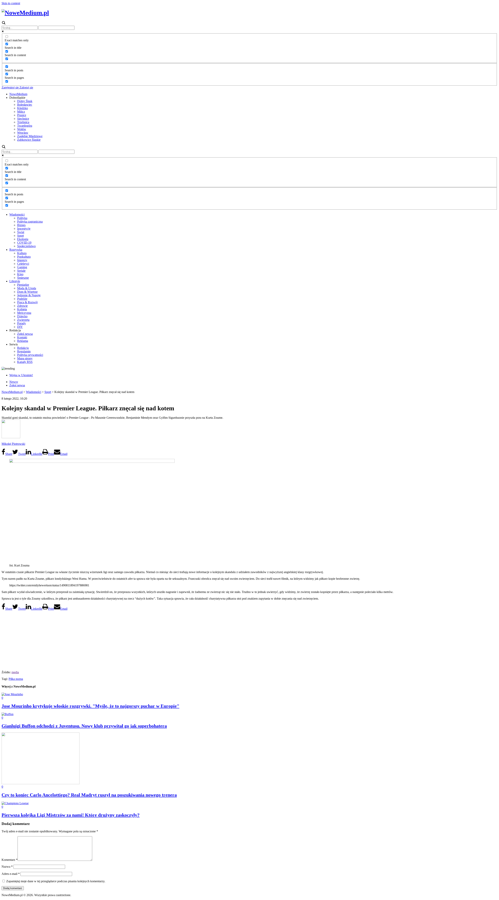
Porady (21, 323)
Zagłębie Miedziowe (29, 136)
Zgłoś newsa (25, 333)
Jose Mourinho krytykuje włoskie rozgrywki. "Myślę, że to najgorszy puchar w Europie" (90, 706)
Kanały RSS (25, 362)
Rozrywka (15, 249)
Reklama (22, 340)
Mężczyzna (24, 312)
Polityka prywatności (30, 355)
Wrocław (22, 132)
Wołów (21, 129)
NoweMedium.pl (12, 392)
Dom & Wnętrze (27, 291)
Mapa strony (25, 358)
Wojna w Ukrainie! (21, 375)
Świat (20, 232)
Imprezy (22, 260)
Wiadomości (17, 214)
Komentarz (10, 859)
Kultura (22, 253)
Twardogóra (24, 125)
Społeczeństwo (26, 246)
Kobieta (22, 309)
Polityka (22, 218)
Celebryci (23, 263)
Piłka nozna (16, 679)
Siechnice (23, 118)
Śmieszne (23, 277)
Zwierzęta (23, 319)
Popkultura (24, 256)
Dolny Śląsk (24, 101)
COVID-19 (24, 242)
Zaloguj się (26, 87)
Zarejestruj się (10, 87)
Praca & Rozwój (27, 302)
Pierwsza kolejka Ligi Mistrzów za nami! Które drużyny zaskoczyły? (71, 815)
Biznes (21, 225)
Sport (20, 235)
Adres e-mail (11, 873)
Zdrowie (22, 305)
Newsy (13, 381)
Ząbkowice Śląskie (29, 139)
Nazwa (7, 866)
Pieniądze (23, 284)
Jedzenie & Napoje (29, 295)
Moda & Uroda (26, 288)
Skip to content (11, 3)
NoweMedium (18, 94)
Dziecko (22, 316)
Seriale (21, 270)
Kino (20, 274)
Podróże (22, 298)
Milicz (21, 111)
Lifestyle (14, 281)
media (15, 672)
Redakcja (23, 348)
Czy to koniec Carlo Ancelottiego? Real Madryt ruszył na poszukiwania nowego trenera (89, 794)
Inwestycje (23, 228)
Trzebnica (23, 122)
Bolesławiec (24, 104)
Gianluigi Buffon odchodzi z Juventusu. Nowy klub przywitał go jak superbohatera (84, 725)
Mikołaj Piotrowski (13, 443)
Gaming (22, 267)
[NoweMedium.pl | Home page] (25, 12)
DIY (20, 326)
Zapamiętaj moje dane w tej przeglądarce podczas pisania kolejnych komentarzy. (55, 881)
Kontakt (22, 337)
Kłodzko (22, 108)
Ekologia (22, 239)
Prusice (21, 115)
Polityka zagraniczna (30, 221)
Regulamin (24, 351)
